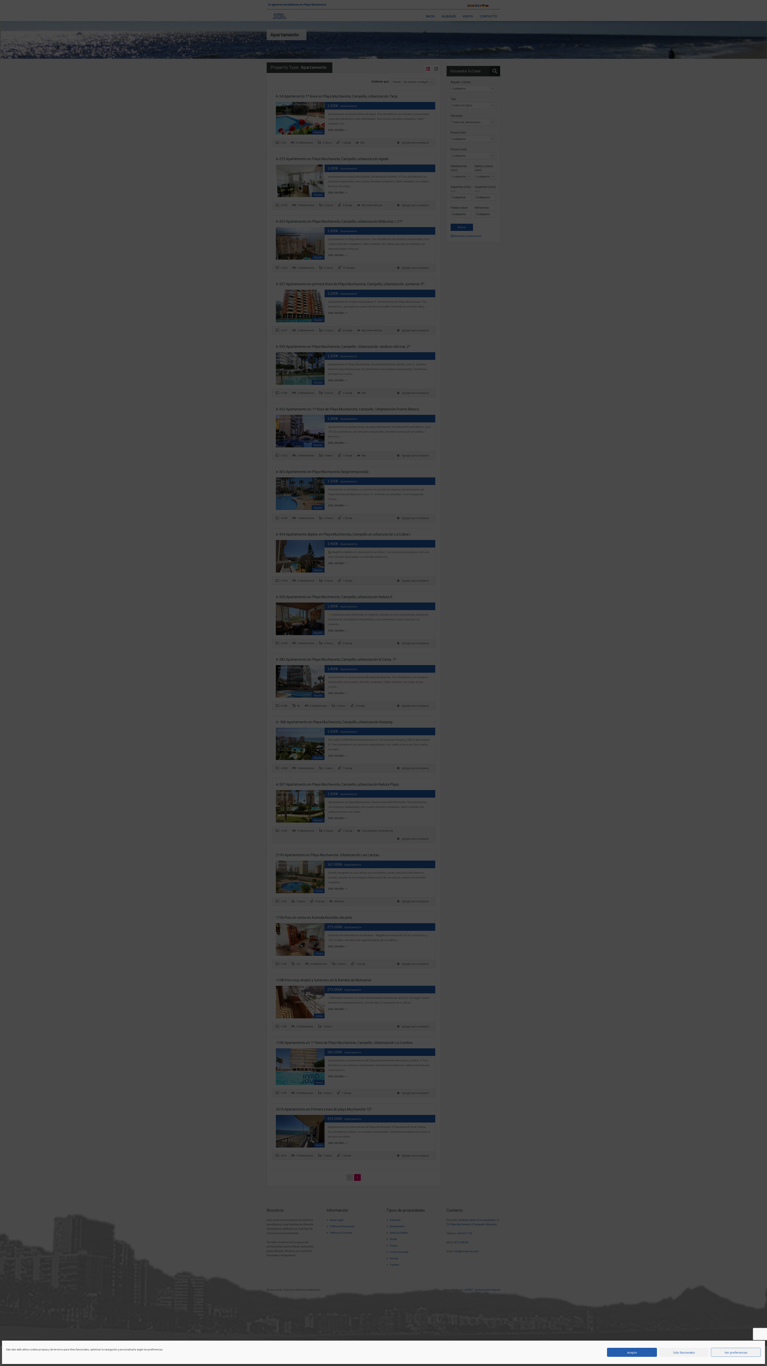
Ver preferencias (735, 1352)
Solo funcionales (684, 1352)
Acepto (632, 1352)
